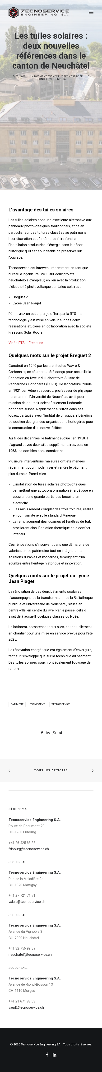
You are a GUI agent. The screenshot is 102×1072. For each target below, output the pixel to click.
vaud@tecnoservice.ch (26, 1007)
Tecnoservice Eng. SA (51, 79)
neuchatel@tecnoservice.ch (30, 954)
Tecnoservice (73, 76)
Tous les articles (51, 770)
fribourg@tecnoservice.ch (29, 849)
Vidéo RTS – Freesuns (26, 343)
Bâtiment (40, 76)
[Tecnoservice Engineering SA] (39, 12)
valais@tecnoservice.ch (27, 902)
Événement (55, 76)
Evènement (37, 704)
